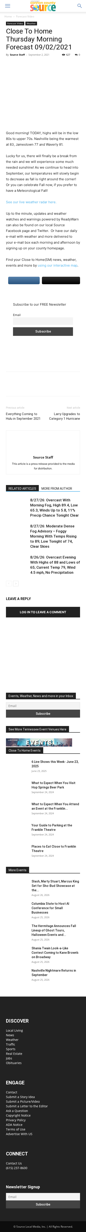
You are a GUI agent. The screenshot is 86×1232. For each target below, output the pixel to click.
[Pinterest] (30, 64)
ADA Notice (14, 1125)
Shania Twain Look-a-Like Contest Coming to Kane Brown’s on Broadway (55, 952)
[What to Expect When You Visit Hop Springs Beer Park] (17, 788)
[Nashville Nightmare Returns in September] (17, 976)
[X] (20, 64)
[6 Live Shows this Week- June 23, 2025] (17, 767)
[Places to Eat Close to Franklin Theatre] (17, 852)
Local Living (14, 1030)
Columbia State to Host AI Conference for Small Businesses (50, 908)
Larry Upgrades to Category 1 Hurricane (64, 416)
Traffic (10, 1044)
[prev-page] (8, 583)
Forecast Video (25, 16)
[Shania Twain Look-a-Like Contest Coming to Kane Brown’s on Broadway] (17, 953)
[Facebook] (10, 64)
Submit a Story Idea (20, 1097)
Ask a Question (17, 1111)
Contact (11, 1092)
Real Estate (14, 1053)
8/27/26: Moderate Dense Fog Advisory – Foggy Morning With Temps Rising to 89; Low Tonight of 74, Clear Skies (53, 536)
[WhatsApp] (40, 64)
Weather (31, 23)
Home (8, 16)
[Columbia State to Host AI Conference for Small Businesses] (17, 909)
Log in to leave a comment (43, 612)
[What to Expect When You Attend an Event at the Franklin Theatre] (17, 809)
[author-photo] (43, 451)
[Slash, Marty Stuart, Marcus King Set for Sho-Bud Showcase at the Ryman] (17, 887)
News (10, 1035)
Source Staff (17, 54)
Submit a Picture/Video (23, 1101)
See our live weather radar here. (31, 202)
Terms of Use (15, 1129)
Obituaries (14, 1063)
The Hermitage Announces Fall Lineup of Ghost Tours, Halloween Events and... (54, 930)
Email (17, 315)
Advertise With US (19, 1134)
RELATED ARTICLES (22, 488)
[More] (51, 64)
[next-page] (16, 583)
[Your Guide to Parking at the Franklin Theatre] (17, 831)
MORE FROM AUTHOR (56, 488)
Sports (10, 1049)
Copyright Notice (18, 1115)
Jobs (9, 1058)
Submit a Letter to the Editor (27, 1106)
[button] (7, 6)
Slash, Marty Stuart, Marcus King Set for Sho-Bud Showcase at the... (55, 886)
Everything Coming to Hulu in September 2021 (23, 416)
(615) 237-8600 (16, 1168)
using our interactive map (57, 265)
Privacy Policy (16, 1120)
